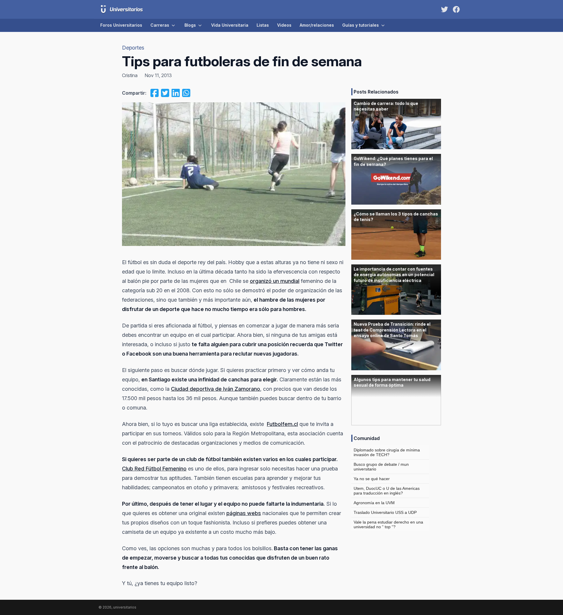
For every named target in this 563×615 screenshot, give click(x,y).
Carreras (159, 25)
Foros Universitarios (121, 25)
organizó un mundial (274, 281)
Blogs (190, 25)
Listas (263, 25)
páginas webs (243, 513)
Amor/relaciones (317, 25)
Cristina (130, 75)
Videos (284, 25)
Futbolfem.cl (282, 424)
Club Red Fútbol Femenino (154, 469)
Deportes (133, 48)
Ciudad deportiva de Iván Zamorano (215, 389)
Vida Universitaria (229, 25)
